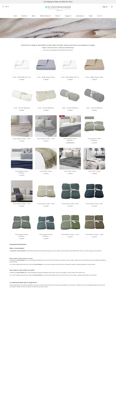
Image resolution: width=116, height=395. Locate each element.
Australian (79, 16)
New (15, 16)
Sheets (24, 16)
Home (57, 16)
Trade (91, 16)
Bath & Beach (45, 16)
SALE (99, 16)
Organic (68, 16)
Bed (33, 16)
